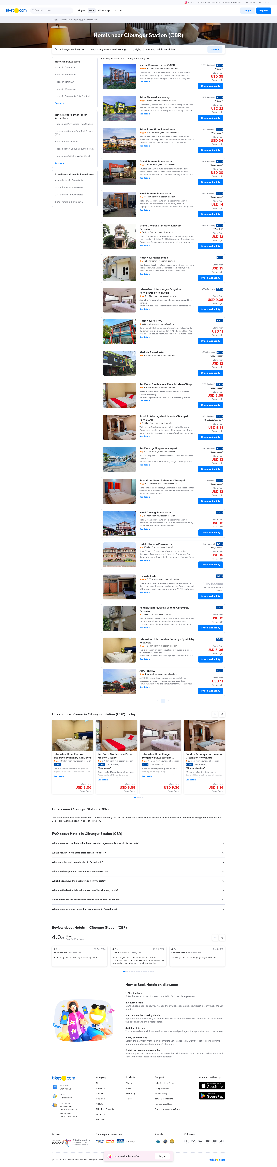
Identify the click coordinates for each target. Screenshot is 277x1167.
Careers (99, 1093)
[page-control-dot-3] (139, 797)
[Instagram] (214, 1141)
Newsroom (101, 1088)
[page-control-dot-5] (142, 797)
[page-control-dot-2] (137, 797)
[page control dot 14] (146, 971)
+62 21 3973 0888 (68, 1116)
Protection (100, 1114)
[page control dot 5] (131, 971)
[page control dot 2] (126, 971)
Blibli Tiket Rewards (232, 2)
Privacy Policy (161, 1093)
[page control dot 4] (129, 971)
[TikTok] (221, 1141)
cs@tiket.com (65, 1098)
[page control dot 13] (145, 971)
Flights (129, 1083)
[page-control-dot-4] (140, 797)
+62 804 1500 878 (68, 1109)
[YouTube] (207, 1141)
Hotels (128, 1088)
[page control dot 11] (141, 971)
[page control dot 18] (153, 971)
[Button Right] (222, 937)
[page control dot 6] (132, 971)
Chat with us (65, 1089)
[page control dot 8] (136, 971)
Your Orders (249, 2)
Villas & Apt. (131, 1093)
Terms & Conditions (164, 1099)
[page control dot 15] (148, 971)
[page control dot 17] (151, 971)
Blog (98, 1083)
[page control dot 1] (124, 971)
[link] (247, 11)
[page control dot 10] (139, 971)
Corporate (100, 1099)
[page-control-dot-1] (135, 797)
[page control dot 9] (138, 971)
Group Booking (162, 1088)
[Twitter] (193, 1141)
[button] (215, 714)
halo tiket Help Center (165, 1083)
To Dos (129, 1099)
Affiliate (99, 1104)
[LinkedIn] (200, 1141)
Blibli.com (100, 1119)
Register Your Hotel (163, 1104)
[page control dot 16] (150, 971)
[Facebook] (186, 1141)
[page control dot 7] (134, 971)
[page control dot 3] (127, 971)
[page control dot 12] (143, 971)
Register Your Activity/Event (167, 1109)
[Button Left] (215, 937)
